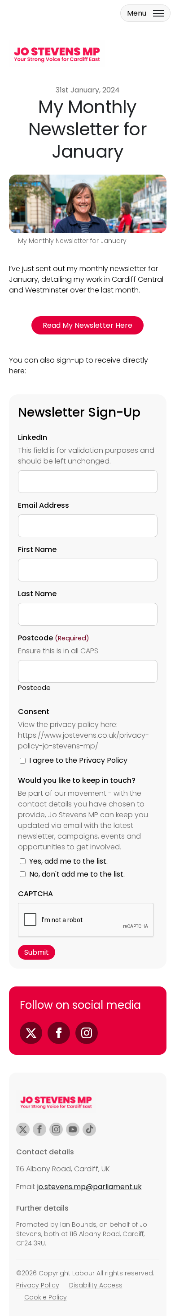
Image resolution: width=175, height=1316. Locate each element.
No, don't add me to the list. (77, 874)
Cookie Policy (45, 1297)
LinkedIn (32, 437)
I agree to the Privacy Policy (78, 760)
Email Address (43, 505)
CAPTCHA (35, 894)
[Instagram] (86, 1033)
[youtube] (72, 1129)
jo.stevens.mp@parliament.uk (89, 1187)
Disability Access (95, 1285)
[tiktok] (89, 1129)
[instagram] (56, 1129)
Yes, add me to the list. (68, 861)
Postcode (34, 687)
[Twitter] (31, 1033)
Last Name (37, 594)
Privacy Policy (37, 1285)
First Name (37, 549)
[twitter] (23, 1129)
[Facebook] (59, 1033)
